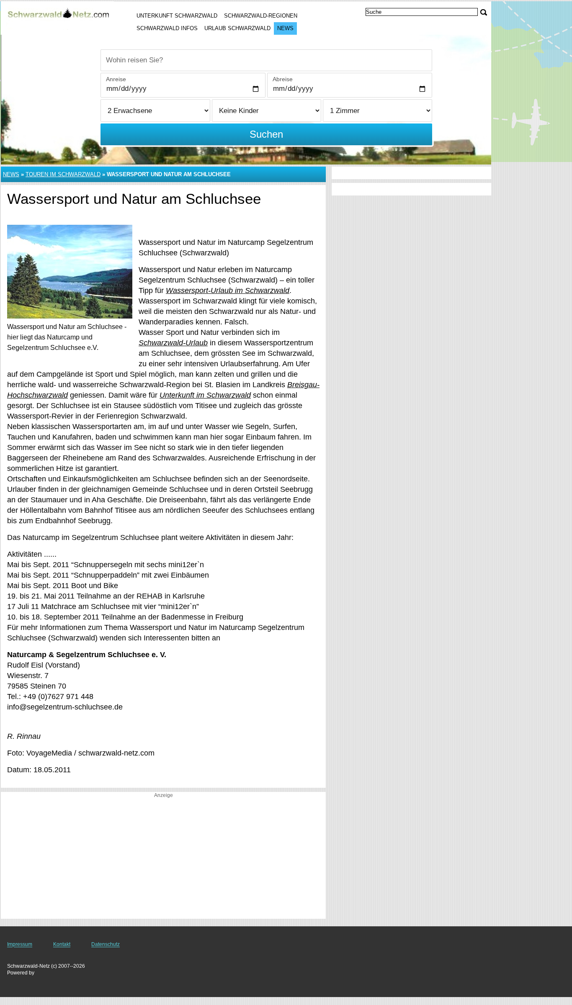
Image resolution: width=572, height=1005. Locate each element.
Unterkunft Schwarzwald (177, 16)
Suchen (266, 134)
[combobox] (266, 60)
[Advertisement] (163, 860)
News (285, 28)
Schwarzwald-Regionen (260, 16)
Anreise (116, 79)
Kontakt (61, 944)
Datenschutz (105, 944)
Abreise (283, 79)
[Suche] (483, 12)
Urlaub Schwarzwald (237, 28)
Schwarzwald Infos (167, 28)
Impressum (19, 944)
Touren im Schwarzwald (63, 174)
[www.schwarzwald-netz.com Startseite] (58, 17)
